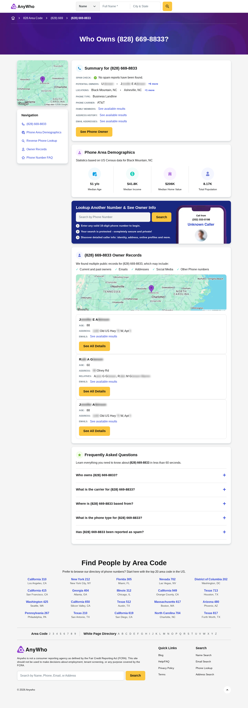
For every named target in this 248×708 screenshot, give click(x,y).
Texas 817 (211, 613)
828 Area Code (33, 18)
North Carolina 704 (167, 613)
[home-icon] (13, 18)
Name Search (204, 655)
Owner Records (37, 149)
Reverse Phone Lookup (42, 140)
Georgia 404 (80, 590)
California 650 (80, 601)
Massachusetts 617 (167, 601)
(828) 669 (57, 18)
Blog (160, 655)
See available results (111, 108)
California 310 (37, 579)
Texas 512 (124, 601)
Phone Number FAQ (40, 157)
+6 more (153, 83)
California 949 (167, 590)
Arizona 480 (211, 601)
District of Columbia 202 (211, 579)
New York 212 (80, 579)
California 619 (124, 613)
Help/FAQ (163, 661)
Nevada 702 (167, 579)
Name (83, 6)
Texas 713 (211, 590)
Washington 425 (37, 601)
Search (161, 217)
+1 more (150, 90)
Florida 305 (124, 579)
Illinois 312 (124, 590)
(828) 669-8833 (36, 124)
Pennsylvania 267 (37, 613)
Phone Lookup (204, 668)
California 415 (37, 590)
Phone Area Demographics (44, 132)
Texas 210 (80, 613)
